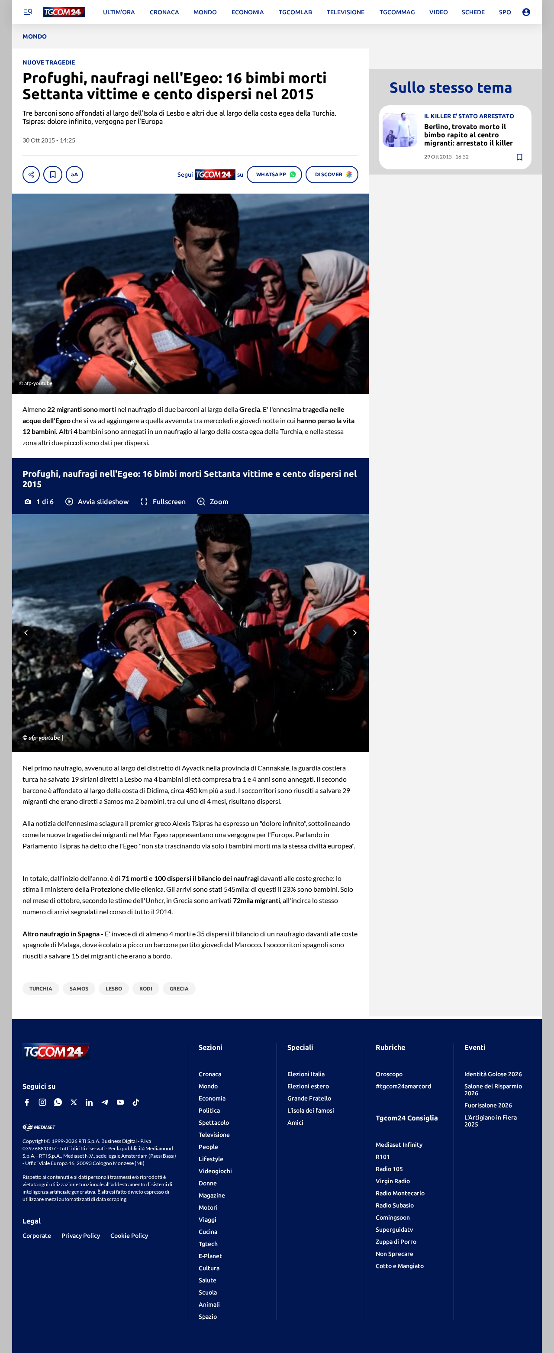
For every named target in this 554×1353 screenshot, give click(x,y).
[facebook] (27, 1102)
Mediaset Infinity (399, 1144)
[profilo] (526, 12)
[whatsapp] (58, 1102)
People (208, 1146)
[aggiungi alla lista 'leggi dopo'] (52, 174)
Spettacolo (214, 1122)
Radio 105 (389, 1168)
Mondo (208, 1086)
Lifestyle (211, 1159)
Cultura (209, 1268)
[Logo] (64, 12)
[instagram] (42, 1102)
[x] (73, 1102)
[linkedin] (89, 1102)
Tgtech (208, 1243)
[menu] (27, 12)
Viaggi (207, 1219)
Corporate (37, 1235)
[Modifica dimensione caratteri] (74, 174)
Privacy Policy (80, 1235)
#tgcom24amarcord (403, 1086)
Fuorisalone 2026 (488, 1105)
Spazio (208, 1316)
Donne (208, 1183)
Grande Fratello (309, 1098)
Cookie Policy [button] (129, 1235)
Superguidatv (394, 1229)
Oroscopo (389, 1074)
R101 (383, 1156)
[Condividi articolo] (31, 174)
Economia (212, 1098)
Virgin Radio (393, 1181)
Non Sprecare (394, 1253)
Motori (208, 1207)
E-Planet (210, 1256)
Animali (209, 1304)
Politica (209, 1110)
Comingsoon (393, 1217)
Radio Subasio (395, 1205)
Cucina (208, 1231)
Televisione (214, 1134)
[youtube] (120, 1102)
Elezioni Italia (306, 1074)
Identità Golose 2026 (493, 1074)
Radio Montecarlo (400, 1193)
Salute (207, 1280)
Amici (295, 1122)
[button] (96, 501)
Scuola (208, 1292)
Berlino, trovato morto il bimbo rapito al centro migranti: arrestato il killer (468, 135)
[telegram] (104, 1102)
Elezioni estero (308, 1086)
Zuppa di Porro (396, 1241)
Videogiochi (215, 1171)
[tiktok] (136, 1102)
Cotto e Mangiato (400, 1265)
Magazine (212, 1195)
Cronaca (210, 1074)
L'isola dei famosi (310, 1110)
